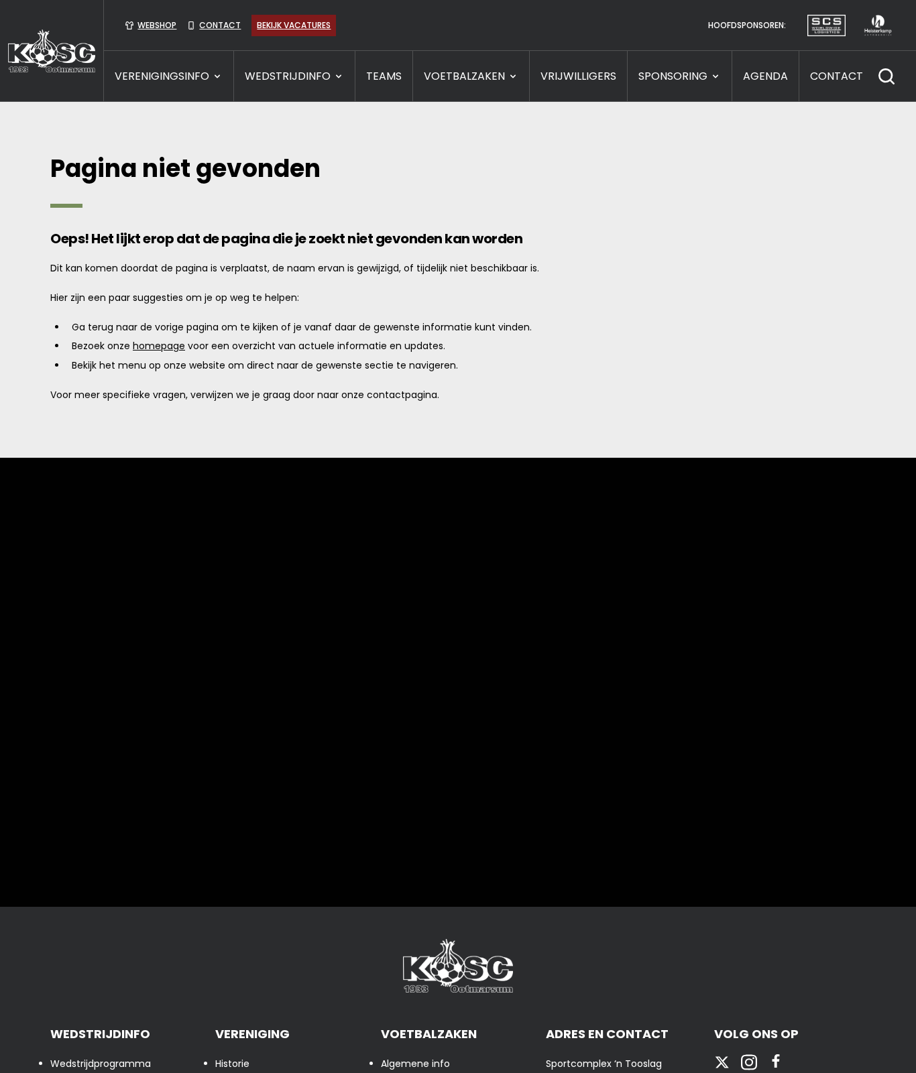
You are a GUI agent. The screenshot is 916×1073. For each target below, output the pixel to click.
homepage (159, 346)
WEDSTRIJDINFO (288, 76)
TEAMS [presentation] (384, 76)
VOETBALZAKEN (464, 76)
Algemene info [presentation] (415, 1063)
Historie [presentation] (232, 1063)
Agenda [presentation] (765, 76)
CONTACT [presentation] (836, 76)
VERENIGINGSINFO (162, 76)
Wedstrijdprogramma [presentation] (100, 1063)
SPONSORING (672, 76)
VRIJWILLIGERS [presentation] (578, 76)
